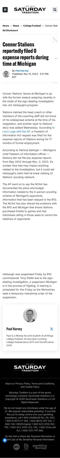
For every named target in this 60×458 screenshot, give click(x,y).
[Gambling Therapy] (40, 447)
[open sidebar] (5, 9)
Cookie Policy (32, 386)
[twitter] (52, 329)
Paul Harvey (22, 70)
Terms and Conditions (42, 383)
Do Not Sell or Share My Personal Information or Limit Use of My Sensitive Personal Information (30, 438)
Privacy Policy (23, 383)
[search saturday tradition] (54, 9)
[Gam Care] (26, 447)
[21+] (16, 447)
